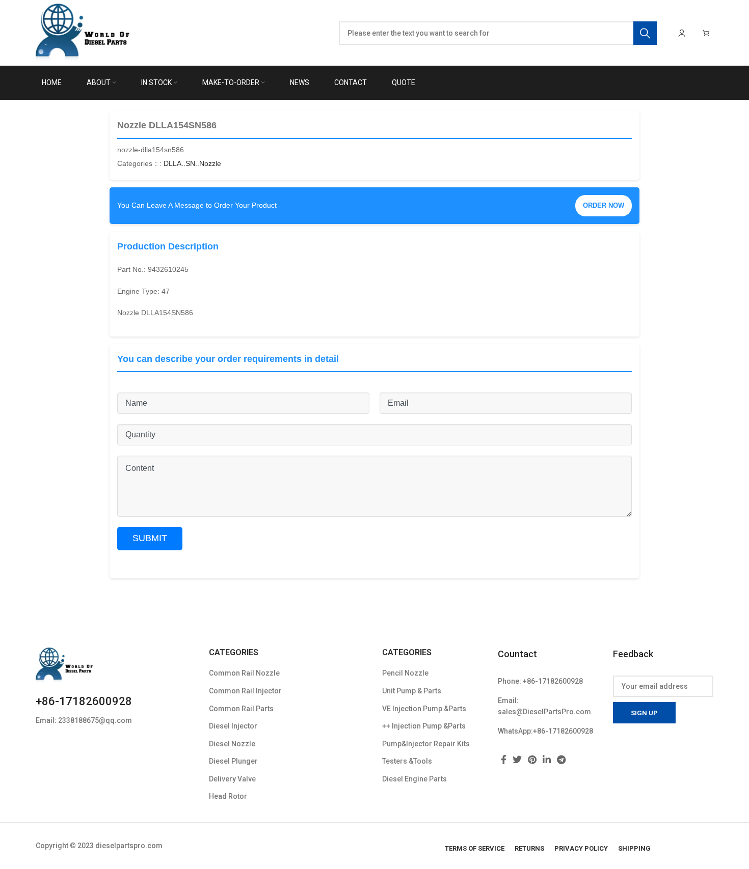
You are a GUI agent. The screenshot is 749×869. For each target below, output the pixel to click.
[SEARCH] (645, 33)
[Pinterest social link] (532, 759)
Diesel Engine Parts (414, 779)
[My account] (682, 33)
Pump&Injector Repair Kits (426, 744)
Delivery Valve (232, 779)
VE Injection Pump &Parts (424, 709)
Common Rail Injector (245, 691)
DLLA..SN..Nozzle (192, 163)
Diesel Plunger (233, 761)
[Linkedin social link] (547, 759)
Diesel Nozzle (232, 744)
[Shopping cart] (706, 33)
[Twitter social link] (517, 759)
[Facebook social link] (504, 759)
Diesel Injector (233, 726)
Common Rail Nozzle (244, 673)
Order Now (603, 205)
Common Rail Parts (241, 709)
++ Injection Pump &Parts (424, 726)
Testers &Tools (407, 761)
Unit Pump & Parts (411, 691)
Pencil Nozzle (405, 673)
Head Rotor (228, 796)
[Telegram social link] (561, 759)
